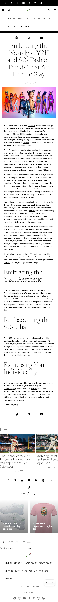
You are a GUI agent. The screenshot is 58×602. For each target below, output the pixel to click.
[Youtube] (24, 598)
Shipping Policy (12, 571)
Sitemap (8, 579)
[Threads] (38, 598)
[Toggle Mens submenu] (39, 19)
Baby (45, 19)
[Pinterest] (43, 598)
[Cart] (55, 10)
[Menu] (3, 10)
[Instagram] (19, 598)
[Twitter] (33, 598)
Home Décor (13, 27)
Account (33, 571)
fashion (31, 125)
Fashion (40, 60)
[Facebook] (14, 598)
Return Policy (45, 563)
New (9, 19)
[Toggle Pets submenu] (32, 26)
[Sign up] (30, 548)
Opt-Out (17, 563)
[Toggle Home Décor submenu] (21, 26)
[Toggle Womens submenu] (27, 19)
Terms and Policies (29, 592)
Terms (24, 571)
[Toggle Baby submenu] (49, 19)
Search (8, 563)
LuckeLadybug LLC (32, 587)
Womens (21, 19)
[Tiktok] (29, 598)
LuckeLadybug (32, 137)
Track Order (44, 571)
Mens (34, 19)
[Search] (9, 10)
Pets (27, 27)
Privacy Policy (30, 563)
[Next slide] (53, 453)
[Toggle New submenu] (14, 19)
